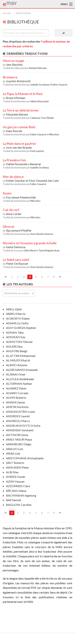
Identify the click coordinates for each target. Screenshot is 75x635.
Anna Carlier (13, 214)
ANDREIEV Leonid (17, 416)
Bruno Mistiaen (15, 97)
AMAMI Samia (15, 402)
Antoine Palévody (38, 68)
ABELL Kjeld (14, 309)
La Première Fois (14, 160)
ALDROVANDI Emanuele (22, 369)
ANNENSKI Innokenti (19, 430)
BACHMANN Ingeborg (21, 495)
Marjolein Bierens (17, 114)
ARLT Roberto (15, 462)
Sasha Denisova (15, 247)
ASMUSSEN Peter (17, 467)
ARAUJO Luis (14, 449)
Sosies (7, 193)
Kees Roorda (14, 131)
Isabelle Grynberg (39, 84)
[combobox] (19, 293)
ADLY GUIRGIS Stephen (21, 327)
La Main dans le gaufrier (19, 144)
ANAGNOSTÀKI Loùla (20, 411)
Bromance (10, 77)
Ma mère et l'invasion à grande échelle (30, 243)
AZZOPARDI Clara (18, 486)
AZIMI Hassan (15, 481)
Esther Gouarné (59, 84)
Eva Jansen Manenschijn (21, 197)
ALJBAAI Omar (15, 374)
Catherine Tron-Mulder (42, 117)
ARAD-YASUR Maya (19, 439)
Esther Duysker (16, 180)
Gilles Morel (30, 250)
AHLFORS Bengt (16, 351)
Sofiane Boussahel (39, 101)
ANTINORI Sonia (17, 435)
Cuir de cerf (11, 210)
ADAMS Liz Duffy (17, 323)
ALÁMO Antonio (16, 365)
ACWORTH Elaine (17, 318)
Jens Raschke (14, 64)
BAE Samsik (13, 500)
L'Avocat (8, 226)
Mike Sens (54, 134)
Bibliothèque (23, 13)
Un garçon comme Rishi (19, 127)
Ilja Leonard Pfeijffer (19, 230)
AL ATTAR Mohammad (20, 355)
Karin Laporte (37, 151)
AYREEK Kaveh (15, 476)
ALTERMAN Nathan (19, 383)
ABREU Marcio (15, 313)
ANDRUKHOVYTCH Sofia (23, 425)
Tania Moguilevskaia (49, 250)
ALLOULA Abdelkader (20, 379)
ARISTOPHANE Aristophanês (25, 458)
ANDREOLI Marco (18, 421)
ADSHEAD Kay (15, 337)
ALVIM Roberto (16, 397)
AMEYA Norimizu (17, 407)
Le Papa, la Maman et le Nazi (22, 94)
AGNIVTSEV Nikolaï (19, 341)
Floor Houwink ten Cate (44, 180)
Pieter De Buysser (17, 263)
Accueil (7, 13)
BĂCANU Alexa (16, 490)
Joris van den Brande (19, 147)
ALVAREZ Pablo (16, 388)
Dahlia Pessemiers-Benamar (23, 164)
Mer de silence (13, 177)
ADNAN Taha (14, 332)
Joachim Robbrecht (18, 81)
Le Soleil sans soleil (16, 260)
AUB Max (12, 472)
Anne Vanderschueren (41, 233)
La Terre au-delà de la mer (21, 110)
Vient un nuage (13, 61)
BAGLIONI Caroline (18, 504)
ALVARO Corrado (17, 393)
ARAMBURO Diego (18, 444)
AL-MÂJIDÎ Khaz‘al (18, 360)
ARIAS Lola (13, 453)
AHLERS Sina (14, 346)
